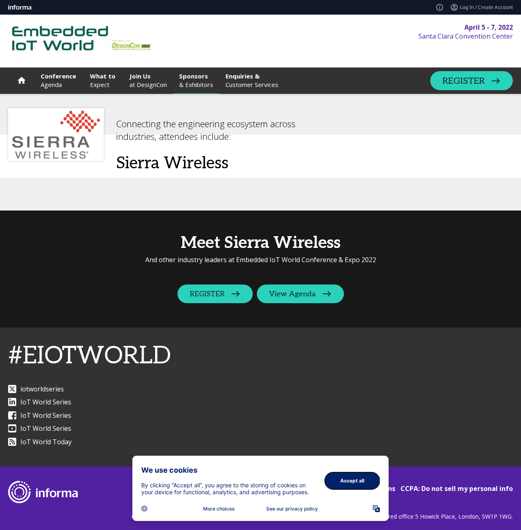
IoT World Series (45, 402)
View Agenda (292, 294)
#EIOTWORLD (89, 356)
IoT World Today (46, 441)
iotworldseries (42, 388)
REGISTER (463, 81)
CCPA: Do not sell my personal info (457, 488)
